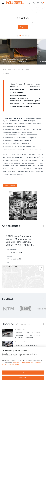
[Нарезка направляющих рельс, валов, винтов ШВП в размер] (18, 52)
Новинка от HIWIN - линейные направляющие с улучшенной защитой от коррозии (27, 335)
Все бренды (43, 298)
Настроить (23, 377)
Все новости (43, 324)
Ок (23, 372)
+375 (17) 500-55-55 (13, 259)
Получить (23, 27)
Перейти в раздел (43, 226)
